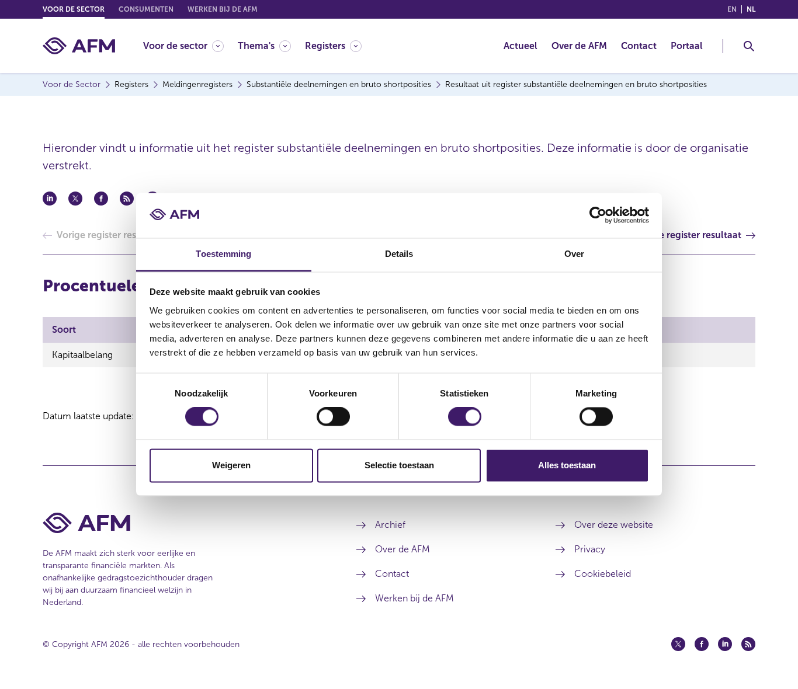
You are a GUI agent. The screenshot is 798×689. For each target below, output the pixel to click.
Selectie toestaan (399, 465)
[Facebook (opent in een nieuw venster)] (702, 644)
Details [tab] (399, 254)
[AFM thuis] (79, 45)
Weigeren (231, 465)
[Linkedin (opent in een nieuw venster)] (725, 644)
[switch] (333, 417)
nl (751, 9)
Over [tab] (574, 254)
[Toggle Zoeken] (749, 46)
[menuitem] (190, 46)
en (732, 9)
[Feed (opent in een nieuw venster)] (748, 644)
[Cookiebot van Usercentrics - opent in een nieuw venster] (598, 215)
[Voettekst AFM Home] (182, 523)
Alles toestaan (567, 465)
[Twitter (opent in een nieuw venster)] (678, 644)
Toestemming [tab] (223, 254)
